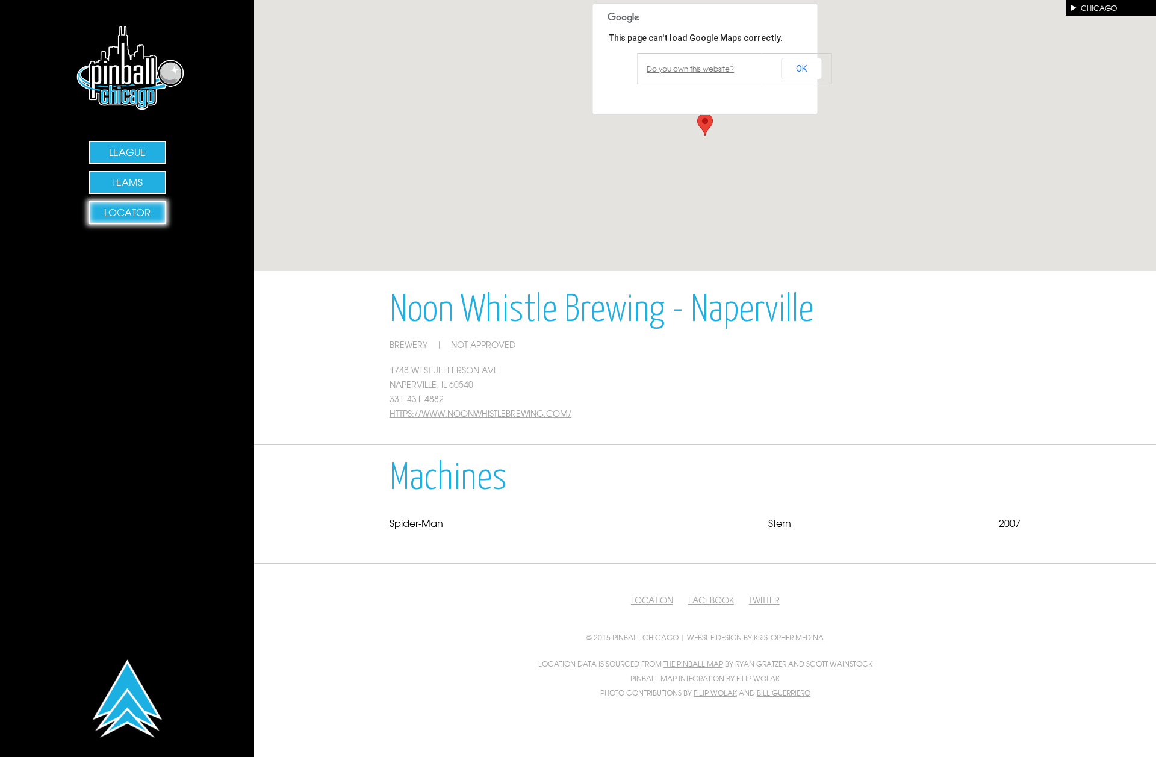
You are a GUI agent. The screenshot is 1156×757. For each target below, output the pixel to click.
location (652, 600)
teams (127, 182)
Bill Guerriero (783, 692)
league (127, 152)
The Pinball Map (693, 663)
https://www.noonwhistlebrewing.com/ (480, 413)
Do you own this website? (690, 68)
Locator (127, 212)
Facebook (711, 600)
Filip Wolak (758, 678)
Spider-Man (416, 523)
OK (801, 68)
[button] (705, 124)
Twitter (764, 600)
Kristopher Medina (789, 637)
